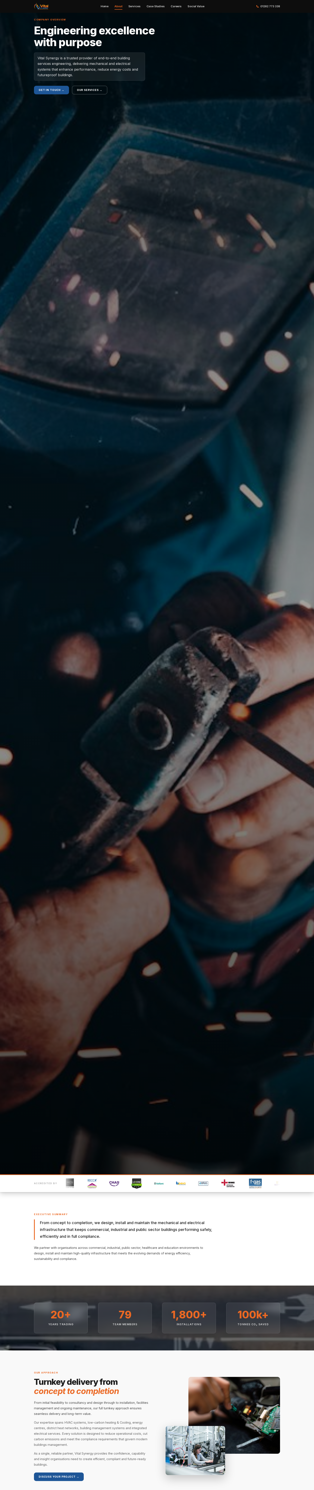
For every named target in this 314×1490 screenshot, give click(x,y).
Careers (176, 6)
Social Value (196, 6)
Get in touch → (51, 90)
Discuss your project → (59, 1476)
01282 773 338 (270, 6)
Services (134, 6)
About (118, 6)
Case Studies (156, 6)
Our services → (89, 90)
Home (105, 6)
